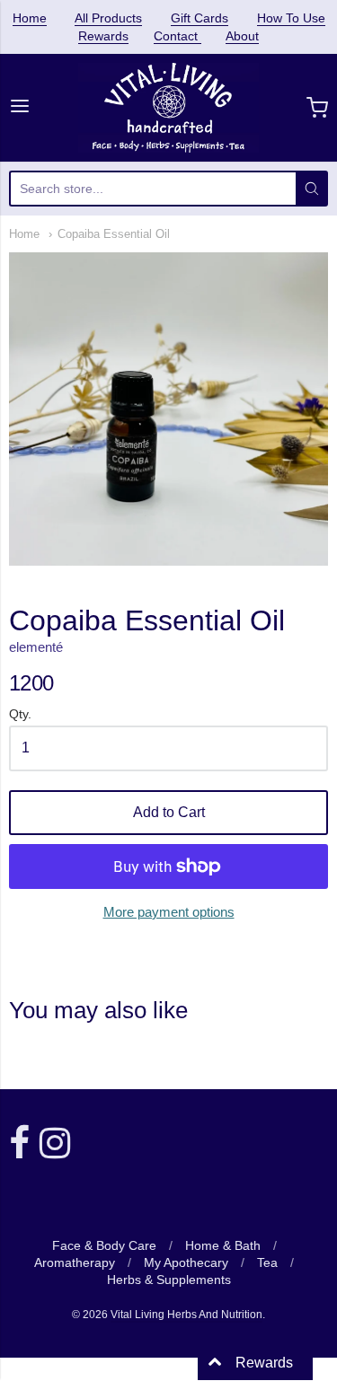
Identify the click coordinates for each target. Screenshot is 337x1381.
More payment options (169, 911)
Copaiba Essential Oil (114, 234)
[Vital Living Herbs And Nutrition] (168, 108)
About (242, 36)
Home (30, 18)
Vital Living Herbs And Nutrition (186, 1314)
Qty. (20, 714)
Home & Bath (223, 1245)
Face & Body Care (104, 1245)
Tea (267, 1262)
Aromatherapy (74, 1262)
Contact (177, 36)
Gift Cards (199, 18)
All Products (108, 18)
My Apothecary (186, 1262)
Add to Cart (169, 812)
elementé (36, 647)
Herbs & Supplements (169, 1279)
